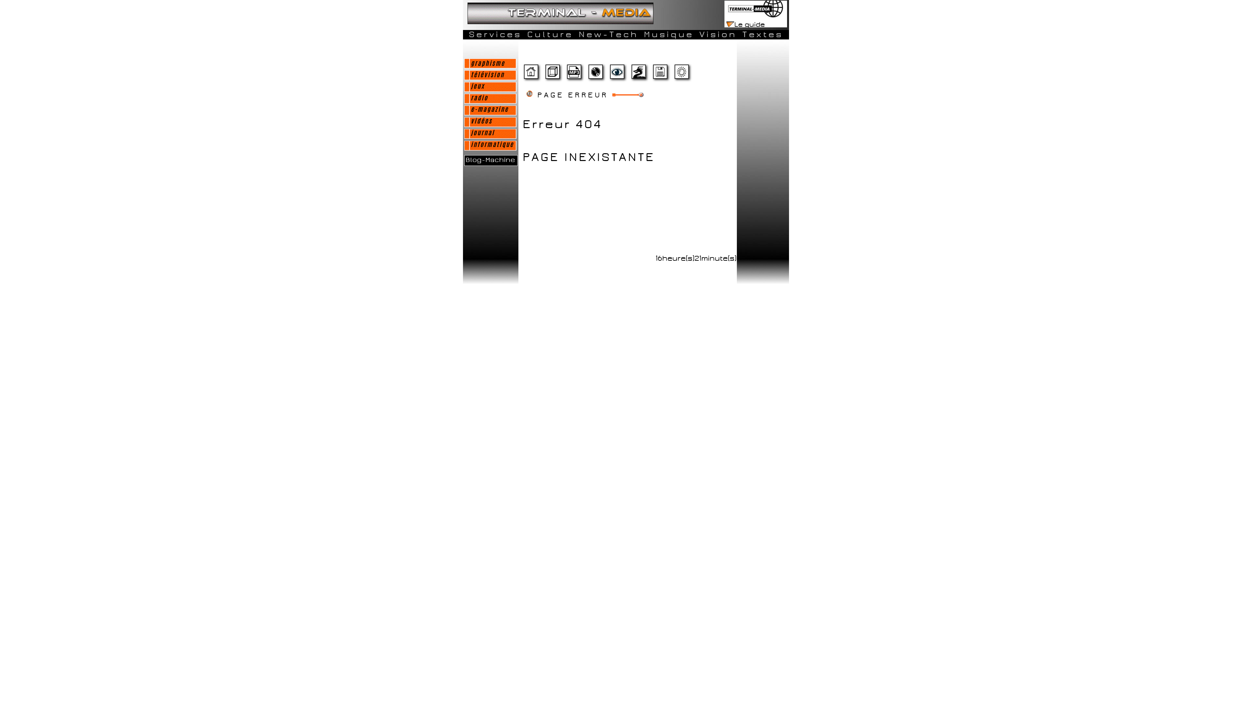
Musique (669, 34)
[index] (531, 74)
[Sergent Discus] (595, 74)
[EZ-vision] (617, 74)
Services (495, 34)
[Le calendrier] (574, 74)
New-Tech (608, 34)
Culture (550, 34)
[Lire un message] (552, 74)
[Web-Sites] (638, 74)
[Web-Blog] (660, 74)
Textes (762, 34)
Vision (718, 34)
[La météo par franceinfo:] (681, 74)
